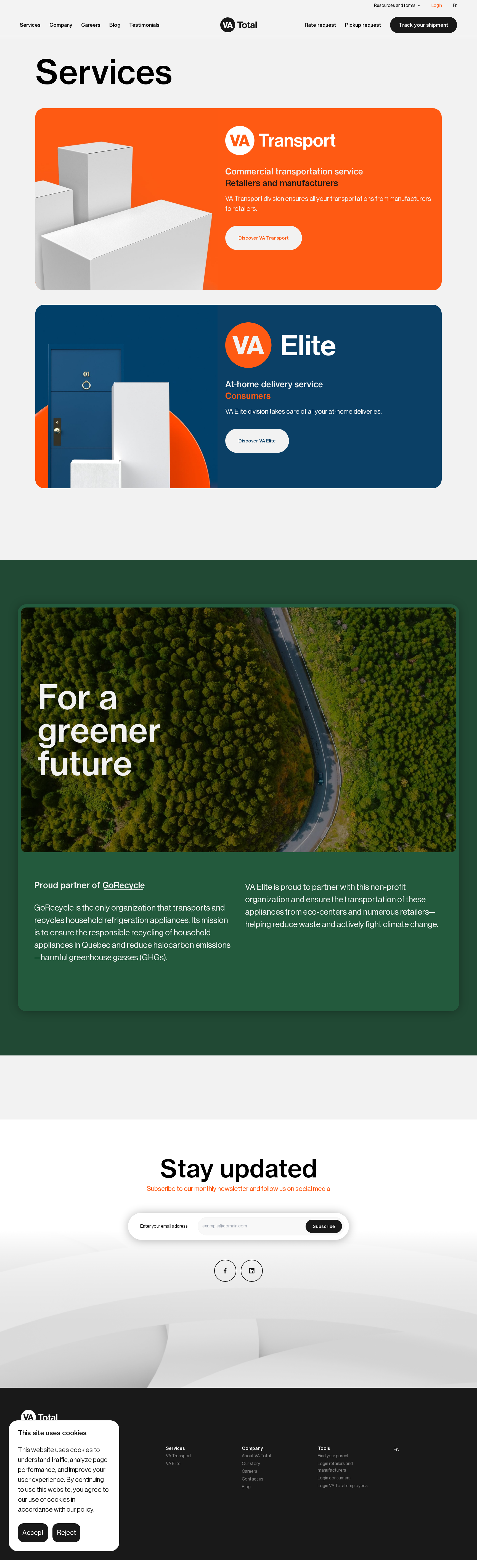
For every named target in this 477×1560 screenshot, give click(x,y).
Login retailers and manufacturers (335, 1467)
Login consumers (334, 1478)
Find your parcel (333, 1456)
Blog (246, 1487)
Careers (249, 1471)
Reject (66, 1532)
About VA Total (256, 1456)
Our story (251, 1463)
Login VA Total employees (343, 1486)
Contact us (252, 1479)
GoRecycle (123, 885)
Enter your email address (164, 1226)
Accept (33, 1532)
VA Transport (178, 1456)
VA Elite (173, 1463)
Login (436, 5)
